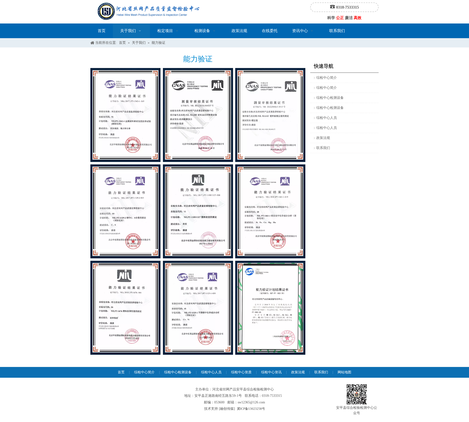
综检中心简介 (326, 78)
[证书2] (198, 308)
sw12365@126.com (251, 402)
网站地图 (344, 372)
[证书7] (198, 211)
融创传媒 (227, 409)
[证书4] (270, 211)
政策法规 (323, 138)
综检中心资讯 (271, 372)
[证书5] (270, 115)
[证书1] (125, 115)
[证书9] (270, 308)
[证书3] (125, 211)
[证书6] (198, 115)
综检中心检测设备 (330, 98)
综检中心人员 (326, 118)
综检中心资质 (241, 372)
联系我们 (323, 148)
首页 (121, 372)
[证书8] (125, 308)
